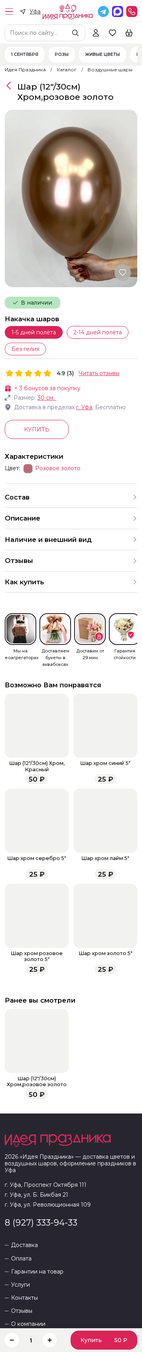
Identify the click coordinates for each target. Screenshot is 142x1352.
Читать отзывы (99, 373)
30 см (45, 397)
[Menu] (9, 11)
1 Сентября (24, 54)
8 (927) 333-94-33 (41, 1222)
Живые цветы (102, 54)
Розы (62, 54)
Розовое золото (57, 468)
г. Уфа (84, 407)
